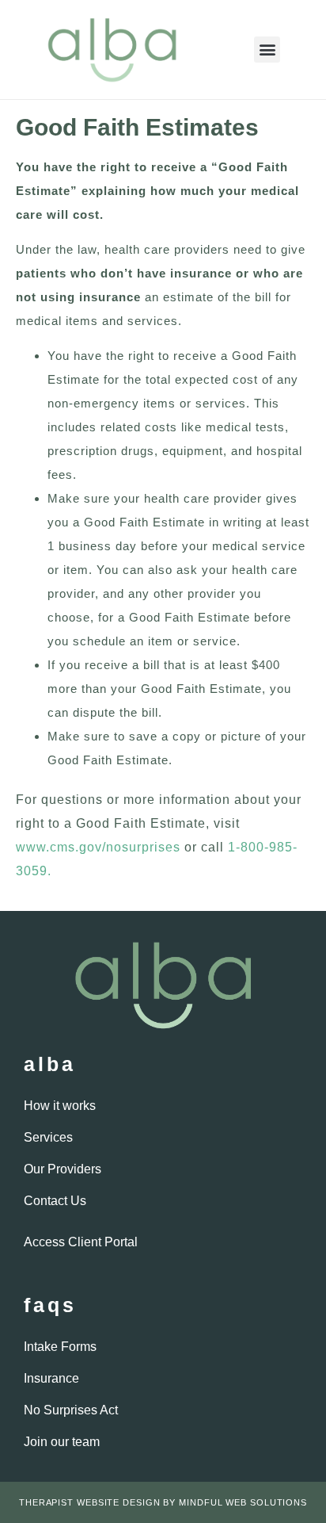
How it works (60, 1105)
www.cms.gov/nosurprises (98, 847)
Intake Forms (60, 1346)
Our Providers (62, 1169)
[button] (267, 49)
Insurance (51, 1378)
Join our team (62, 1441)
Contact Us (55, 1200)
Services (48, 1137)
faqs (50, 1305)
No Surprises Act (71, 1410)
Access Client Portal (81, 1242)
